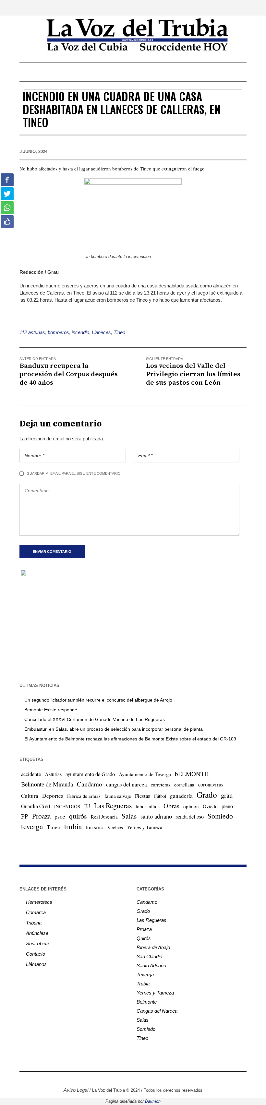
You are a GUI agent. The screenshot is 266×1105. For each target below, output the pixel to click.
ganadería (181, 795)
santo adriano (156, 816)
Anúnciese (37, 933)
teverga (32, 826)
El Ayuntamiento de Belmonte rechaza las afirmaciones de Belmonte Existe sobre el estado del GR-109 (130, 738)
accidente (31, 774)
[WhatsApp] (157, 1079)
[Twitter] (127, 1079)
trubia (73, 826)
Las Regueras (113, 805)
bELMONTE (191, 774)
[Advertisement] (133, 628)
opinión (191, 806)
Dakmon (153, 1101)
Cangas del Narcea (157, 1011)
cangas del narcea (126, 784)
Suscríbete (37, 943)
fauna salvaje (117, 796)
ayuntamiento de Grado (90, 774)
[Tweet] (7, 193)
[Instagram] (118, 1079)
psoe (59, 816)
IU (87, 806)
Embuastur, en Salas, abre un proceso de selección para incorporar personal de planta (113, 729)
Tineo (119, 332)
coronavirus (210, 784)
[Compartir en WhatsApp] (7, 207)
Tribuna (34, 922)
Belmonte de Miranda (47, 784)
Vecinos (115, 827)
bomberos (58, 332)
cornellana (184, 785)
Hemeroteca (39, 902)
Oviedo (210, 806)
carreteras (160, 784)
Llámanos (36, 964)
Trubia (143, 983)
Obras (171, 805)
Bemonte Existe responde (50, 709)
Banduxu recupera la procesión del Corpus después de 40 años (68, 374)
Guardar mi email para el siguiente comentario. (74, 473)
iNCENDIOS (67, 806)
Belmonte (147, 1002)
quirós (78, 815)
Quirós (144, 938)
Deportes (52, 795)
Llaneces (101, 332)
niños (154, 806)
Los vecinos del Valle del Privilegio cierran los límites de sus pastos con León (193, 374)
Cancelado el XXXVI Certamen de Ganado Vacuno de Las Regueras (94, 719)
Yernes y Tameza (144, 827)
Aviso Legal (76, 1090)
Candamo (89, 783)
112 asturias (32, 332)
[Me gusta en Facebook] (7, 221)
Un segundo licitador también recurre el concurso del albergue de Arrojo (98, 700)
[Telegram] (147, 1079)
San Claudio (149, 956)
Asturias (53, 774)
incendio (80, 332)
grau (227, 795)
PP (24, 816)
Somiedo (220, 815)
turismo (94, 827)
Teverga (145, 974)
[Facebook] (108, 1079)
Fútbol (160, 796)
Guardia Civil (35, 806)
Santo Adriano (151, 965)
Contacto (35, 954)
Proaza (41, 815)
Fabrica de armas (84, 796)
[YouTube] (137, 1079)
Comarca (36, 912)
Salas (129, 815)
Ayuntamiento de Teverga (145, 774)
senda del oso (190, 816)
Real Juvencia (104, 816)
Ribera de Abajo (153, 947)
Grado (207, 794)
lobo (140, 806)
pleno (227, 806)
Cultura (29, 795)
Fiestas (142, 795)
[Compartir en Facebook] (7, 179)
